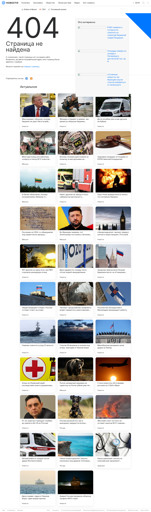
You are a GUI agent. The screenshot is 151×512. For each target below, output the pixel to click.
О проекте (55, 510)
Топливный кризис (59, 9)
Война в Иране (30, 9)
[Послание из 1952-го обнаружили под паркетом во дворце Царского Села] (37, 224)
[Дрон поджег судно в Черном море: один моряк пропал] (37, 488)
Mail (3, 510)
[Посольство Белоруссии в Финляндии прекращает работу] (113, 299)
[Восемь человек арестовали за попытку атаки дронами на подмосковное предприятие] (75, 149)
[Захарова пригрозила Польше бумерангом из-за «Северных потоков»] (113, 262)
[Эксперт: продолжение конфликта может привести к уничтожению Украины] (75, 299)
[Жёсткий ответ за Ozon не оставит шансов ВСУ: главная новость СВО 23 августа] (113, 412)
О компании (11, 510)
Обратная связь (133, 510)
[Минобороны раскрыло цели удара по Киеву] (113, 337)
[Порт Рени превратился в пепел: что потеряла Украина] (113, 186)
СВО (44, 9)
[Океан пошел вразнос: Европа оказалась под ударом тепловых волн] (75, 450)
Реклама (20, 510)
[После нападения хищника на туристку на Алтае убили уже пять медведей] (75, 375)
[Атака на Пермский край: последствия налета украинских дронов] (37, 375)
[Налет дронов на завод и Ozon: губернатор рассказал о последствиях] (75, 186)
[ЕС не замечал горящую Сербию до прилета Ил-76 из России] (37, 412)
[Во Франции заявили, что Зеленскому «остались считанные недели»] (75, 224)
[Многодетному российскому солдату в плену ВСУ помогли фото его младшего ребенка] (37, 149)
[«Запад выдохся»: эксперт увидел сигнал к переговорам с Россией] (113, 224)
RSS (48, 510)
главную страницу (31, 66)
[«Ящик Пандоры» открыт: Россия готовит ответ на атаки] (37, 299)
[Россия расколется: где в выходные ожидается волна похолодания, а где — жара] (75, 412)
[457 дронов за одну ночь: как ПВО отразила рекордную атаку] (37, 262)
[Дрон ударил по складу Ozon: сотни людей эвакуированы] (75, 262)
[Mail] (3, 3)
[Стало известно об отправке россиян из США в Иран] (113, 375)
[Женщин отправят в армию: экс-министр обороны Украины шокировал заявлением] (75, 111)
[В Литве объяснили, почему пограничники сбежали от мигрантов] (37, 186)
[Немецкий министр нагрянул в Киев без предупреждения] (113, 488)
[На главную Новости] (11, 3)
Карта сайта (145, 510)
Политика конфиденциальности (94, 510)
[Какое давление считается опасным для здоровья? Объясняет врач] (113, 450)
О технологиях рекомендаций (71, 510)
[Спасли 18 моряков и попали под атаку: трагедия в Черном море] (75, 337)
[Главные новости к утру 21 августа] (37, 337)
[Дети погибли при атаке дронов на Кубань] (113, 111)
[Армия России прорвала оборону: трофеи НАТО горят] (75, 488)
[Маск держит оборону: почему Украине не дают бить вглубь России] (37, 111)
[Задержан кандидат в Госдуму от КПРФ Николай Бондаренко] (113, 149)
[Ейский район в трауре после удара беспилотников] (37, 450)
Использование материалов (116, 510)
